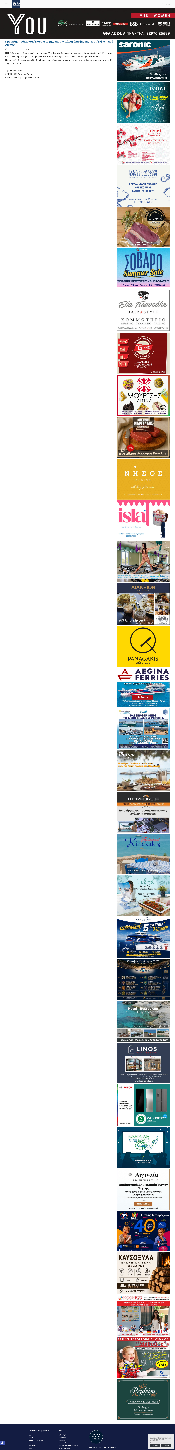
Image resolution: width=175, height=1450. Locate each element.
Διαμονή (31, 1437)
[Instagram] (166, 4)
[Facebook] (162, 4)
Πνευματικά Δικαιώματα (65, 1442)
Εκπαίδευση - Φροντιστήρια (36, 1440)
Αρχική (30, 1435)
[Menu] (6, 4)
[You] (87, 23)
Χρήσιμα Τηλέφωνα (64, 1435)
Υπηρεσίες (31, 1448)
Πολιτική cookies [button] (154, 1440)
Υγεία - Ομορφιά (33, 1445)
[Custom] (169, 4)
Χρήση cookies (62, 1437)
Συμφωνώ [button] (155, 1445)
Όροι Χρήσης (62, 1440)
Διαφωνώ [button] (166, 1445)
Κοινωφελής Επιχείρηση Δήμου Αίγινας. (25, 49)
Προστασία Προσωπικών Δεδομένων (68, 1445)
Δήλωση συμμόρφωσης (65, 1448)
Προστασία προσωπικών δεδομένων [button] (159, 1442)
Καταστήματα (32, 1442)
